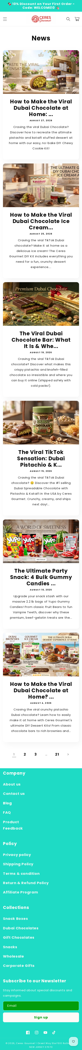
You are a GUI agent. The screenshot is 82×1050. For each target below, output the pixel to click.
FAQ (7, 812)
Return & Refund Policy (26, 882)
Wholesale (13, 956)
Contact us (14, 793)
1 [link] (14, 754)
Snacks (10, 946)
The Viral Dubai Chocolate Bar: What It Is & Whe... (41, 339)
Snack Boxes (15, 918)
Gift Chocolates (18, 937)
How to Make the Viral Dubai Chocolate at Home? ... (41, 690)
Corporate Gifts (19, 965)
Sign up (41, 1017)
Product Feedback (13, 825)
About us (12, 784)
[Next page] (67, 754)
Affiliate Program (20, 892)
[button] (5, 19)
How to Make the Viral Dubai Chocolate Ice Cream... (41, 221)
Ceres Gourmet (25, 1043)
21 (57, 754)
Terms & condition (21, 873)
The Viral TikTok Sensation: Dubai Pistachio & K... (41, 458)
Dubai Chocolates (21, 928)
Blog (7, 803)
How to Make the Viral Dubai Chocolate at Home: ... (41, 107)
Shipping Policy (18, 864)
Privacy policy (17, 854)
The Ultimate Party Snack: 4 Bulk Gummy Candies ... (41, 577)
